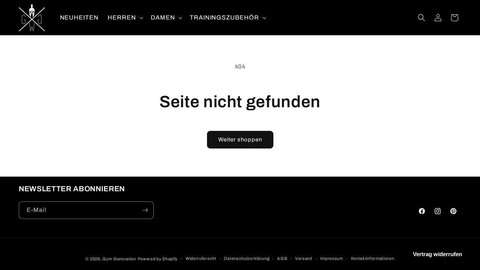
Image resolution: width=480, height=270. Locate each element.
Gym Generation (119, 258)
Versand (303, 258)
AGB (282, 258)
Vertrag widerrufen (437, 254)
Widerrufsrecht (201, 258)
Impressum (331, 258)
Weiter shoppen (240, 139)
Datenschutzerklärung (246, 258)
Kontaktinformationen (372, 258)
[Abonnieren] (145, 210)
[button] (124, 17)
